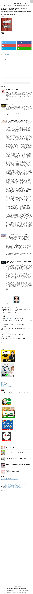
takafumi (2, 487)
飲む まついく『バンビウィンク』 (12, 89)
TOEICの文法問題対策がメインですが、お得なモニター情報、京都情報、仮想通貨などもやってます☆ (16, 590)
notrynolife (7, 54)
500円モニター (3, 385)
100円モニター (3, 384)
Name (3, 70)
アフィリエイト (3, 381)
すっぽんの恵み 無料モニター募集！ (12, 471)
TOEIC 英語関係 (9, 318)
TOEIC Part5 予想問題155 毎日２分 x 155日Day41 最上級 (17, 234)
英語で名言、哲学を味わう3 (11, 104)
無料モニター (3, 383)
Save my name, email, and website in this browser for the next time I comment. (13, 81)
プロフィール (3, 342)
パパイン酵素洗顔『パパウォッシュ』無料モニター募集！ (16, 458)
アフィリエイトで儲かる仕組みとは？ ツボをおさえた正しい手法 (18, 120)
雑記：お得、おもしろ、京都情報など (6, 386)
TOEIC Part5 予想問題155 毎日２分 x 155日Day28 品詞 (13, 486)
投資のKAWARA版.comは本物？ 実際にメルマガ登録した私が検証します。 (16, 484)
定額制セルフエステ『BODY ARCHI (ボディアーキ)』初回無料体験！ (18, 464)
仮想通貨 (2, 382)
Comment (4, 59)
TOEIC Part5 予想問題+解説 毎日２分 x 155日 (16, 3)
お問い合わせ (15, 586)
